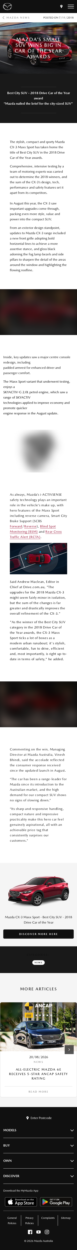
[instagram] (47, 1233)
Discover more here (38, 934)
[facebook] (30, 1233)
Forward (16, 526)
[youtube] (38, 1233)
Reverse (30, 526)
